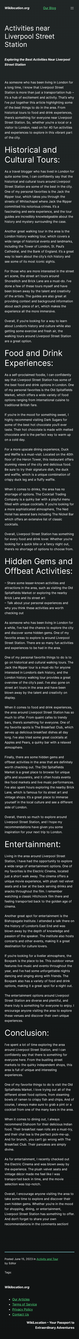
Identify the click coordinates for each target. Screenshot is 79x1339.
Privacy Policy (22, 1309)
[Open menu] (72, 8)
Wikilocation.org (17, 8)
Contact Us (20, 1314)
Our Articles (21, 1299)
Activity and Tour (47, 1259)
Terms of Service (24, 1304)
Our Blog (49, 8)
